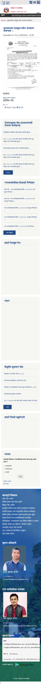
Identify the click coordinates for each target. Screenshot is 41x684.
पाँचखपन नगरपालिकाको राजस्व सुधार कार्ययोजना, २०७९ (20, 387)
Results (6, 483)
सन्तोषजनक (8, 469)
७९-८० (5, 105)
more (8, 172)
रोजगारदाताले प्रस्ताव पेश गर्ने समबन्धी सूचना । (16, 148)
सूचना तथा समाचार (9, 98)
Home (3, 20)
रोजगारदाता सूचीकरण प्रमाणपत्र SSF (15, 380)
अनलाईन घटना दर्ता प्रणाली (12, 527)
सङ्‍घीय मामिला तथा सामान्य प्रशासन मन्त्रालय (18, 508)
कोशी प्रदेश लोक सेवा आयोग (12, 502)
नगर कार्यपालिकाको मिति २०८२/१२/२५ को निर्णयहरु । (19, 226)
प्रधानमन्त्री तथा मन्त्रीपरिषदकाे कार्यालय (16, 518)
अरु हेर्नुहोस (9, 233)
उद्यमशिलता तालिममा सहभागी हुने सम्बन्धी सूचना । (17, 132)
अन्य (7, 407)
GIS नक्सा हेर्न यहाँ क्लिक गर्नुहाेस (14, 530)
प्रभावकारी (8, 466)
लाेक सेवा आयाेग (7, 499)
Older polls (7, 481)
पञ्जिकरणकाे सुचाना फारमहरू (12, 394)
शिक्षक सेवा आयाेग (8, 505)
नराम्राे (7, 472)
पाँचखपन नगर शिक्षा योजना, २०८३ (14, 374)
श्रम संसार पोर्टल (8, 534)
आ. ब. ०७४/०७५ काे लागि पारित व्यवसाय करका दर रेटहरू (20, 400)
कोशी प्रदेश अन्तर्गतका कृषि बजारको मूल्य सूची (18, 514)
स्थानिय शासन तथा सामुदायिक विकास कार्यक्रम (18, 511)
